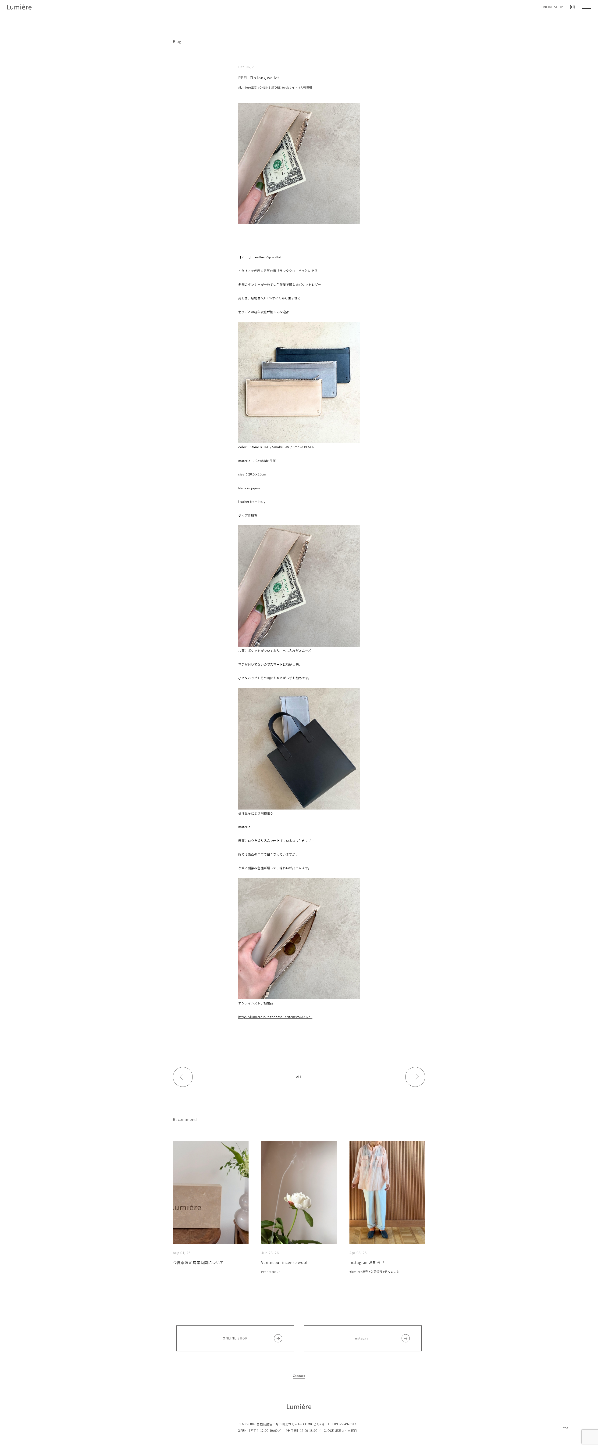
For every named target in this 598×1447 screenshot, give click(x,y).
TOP (565, 1427)
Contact (299, 1375)
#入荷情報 (305, 87)
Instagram (363, 1338)
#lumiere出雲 (247, 87)
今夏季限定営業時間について (198, 1262)
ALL (299, 1076)
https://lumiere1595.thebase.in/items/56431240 (275, 1017)
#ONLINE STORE (269, 87)
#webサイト (289, 87)
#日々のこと (391, 1272)
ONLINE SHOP (552, 7)
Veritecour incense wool (284, 1262)
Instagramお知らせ (366, 1262)
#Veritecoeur (270, 1272)
